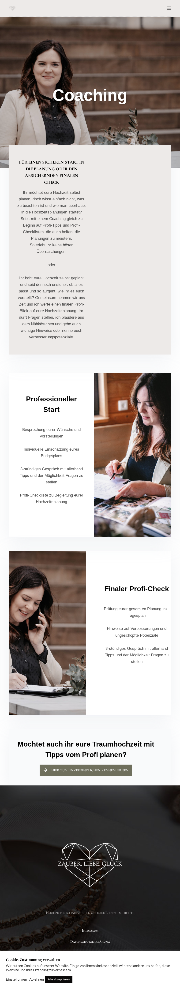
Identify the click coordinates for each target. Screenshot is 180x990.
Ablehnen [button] (36, 979)
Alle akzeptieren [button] (59, 979)
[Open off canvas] (169, 8)
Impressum (90, 930)
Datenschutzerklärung (90, 941)
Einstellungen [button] (16, 979)
